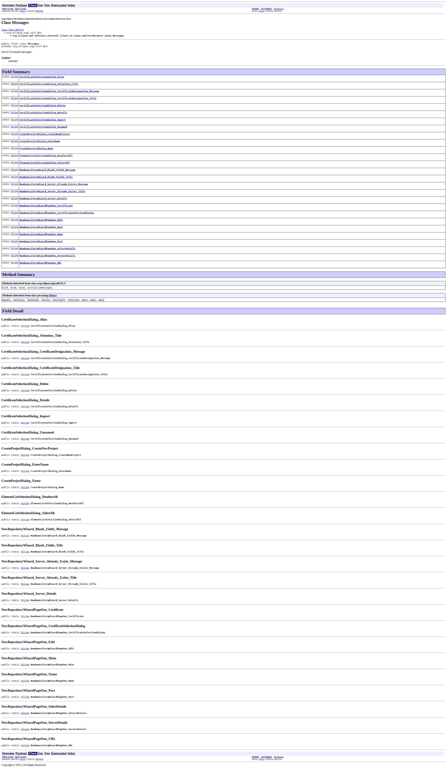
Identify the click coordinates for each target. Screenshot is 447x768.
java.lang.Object (12, 29)
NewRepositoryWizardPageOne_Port (41, 241)
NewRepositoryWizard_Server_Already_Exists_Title (52, 191)
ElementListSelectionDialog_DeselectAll (46, 155)
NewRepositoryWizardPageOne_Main (41, 227)
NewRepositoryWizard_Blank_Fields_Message (47, 170)
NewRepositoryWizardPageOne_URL (40, 263)
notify (45, 299)
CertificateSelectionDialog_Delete (43, 105)
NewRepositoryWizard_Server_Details (43, 198)
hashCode (33, 299)
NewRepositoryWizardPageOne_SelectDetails (47, 248)
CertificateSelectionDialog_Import (43, 119)
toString (73, 299)
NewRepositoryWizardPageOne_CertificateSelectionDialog (57, 213)
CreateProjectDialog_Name (36, 148)
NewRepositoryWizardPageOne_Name (41, 234)
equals (6, 299)
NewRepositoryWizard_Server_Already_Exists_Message (54, 184)
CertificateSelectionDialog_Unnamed (43, 127)
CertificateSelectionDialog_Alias (42, 77)
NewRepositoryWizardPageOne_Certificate (46, 205)
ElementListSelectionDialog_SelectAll (45, 162)
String (14, 77)
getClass (19, 299)
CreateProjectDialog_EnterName (40, 141)
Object (53, 295)
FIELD (22, 11)
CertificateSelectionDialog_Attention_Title (49, 84)
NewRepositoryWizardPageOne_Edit (41, 220)
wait (84, 299)
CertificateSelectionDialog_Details (43, 112)
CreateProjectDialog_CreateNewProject (45, 134)
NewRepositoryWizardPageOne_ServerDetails (47, 255)
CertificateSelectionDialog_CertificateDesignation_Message (59, 91)
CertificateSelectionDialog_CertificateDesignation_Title (58, 98)
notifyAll (59, 299)
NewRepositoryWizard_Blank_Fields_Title (46, 177)
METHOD (39, 11)
